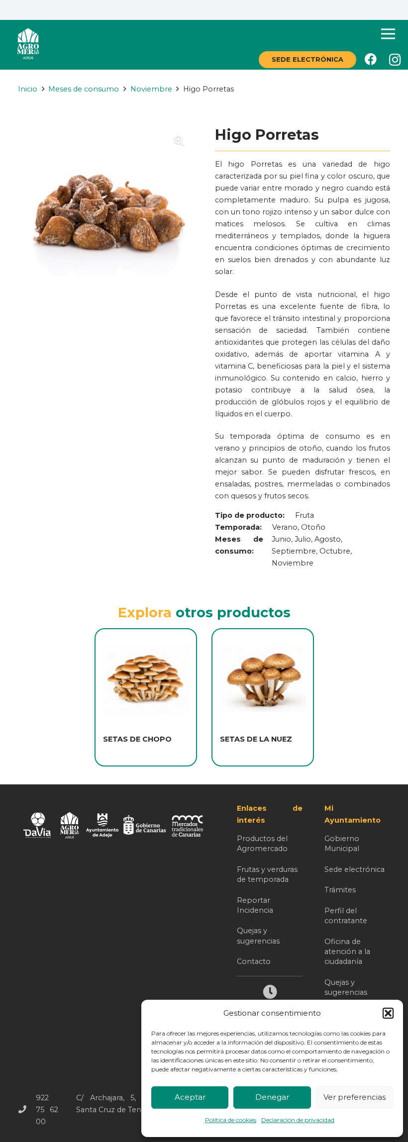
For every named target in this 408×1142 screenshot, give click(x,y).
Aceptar (190, 1097)
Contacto (254, 961)
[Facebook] (371, 59)
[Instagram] (395, 60)
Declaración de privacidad (297, 1120)
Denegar (272, 1097)
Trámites (340, 889)
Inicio (27, 89)
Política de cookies (230, 1120)
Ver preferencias (354, 1097)
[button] (388, 1013)
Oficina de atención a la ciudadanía (347, 951)
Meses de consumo (83, 89)
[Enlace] (28, 45)
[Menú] (388, 33)
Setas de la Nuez (256, 739)
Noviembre (151, 89)
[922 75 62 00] (27, 1110)
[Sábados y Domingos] (270, 993)
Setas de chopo (137, 739)
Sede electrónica (354, 869)
